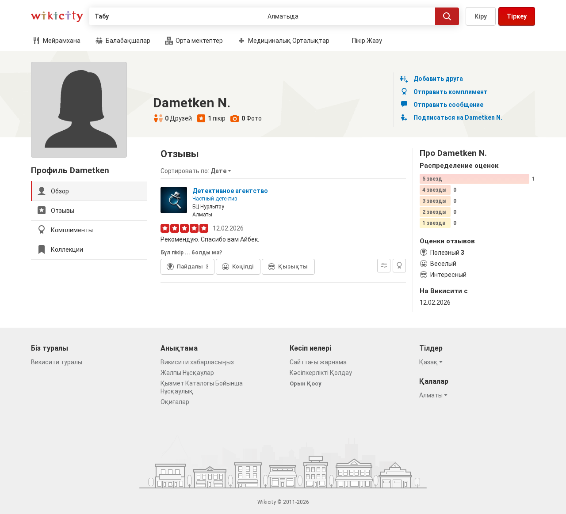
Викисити (57, 16)
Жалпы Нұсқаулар (187, 372)
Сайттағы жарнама (318, 362)
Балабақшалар (127, 40)
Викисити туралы (56, 362)
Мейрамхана (61, 40)
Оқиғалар (175, 401)
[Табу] (447, 16)
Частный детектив (214, 199)
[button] (197, 171)
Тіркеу (517, 16)
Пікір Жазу (367, 40)
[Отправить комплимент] (399, 265)
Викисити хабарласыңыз (197, 362)
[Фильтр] (383, 265)
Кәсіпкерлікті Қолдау (321, 372)
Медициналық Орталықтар (288, 40)
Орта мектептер (198, 40)
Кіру (480, 16)
